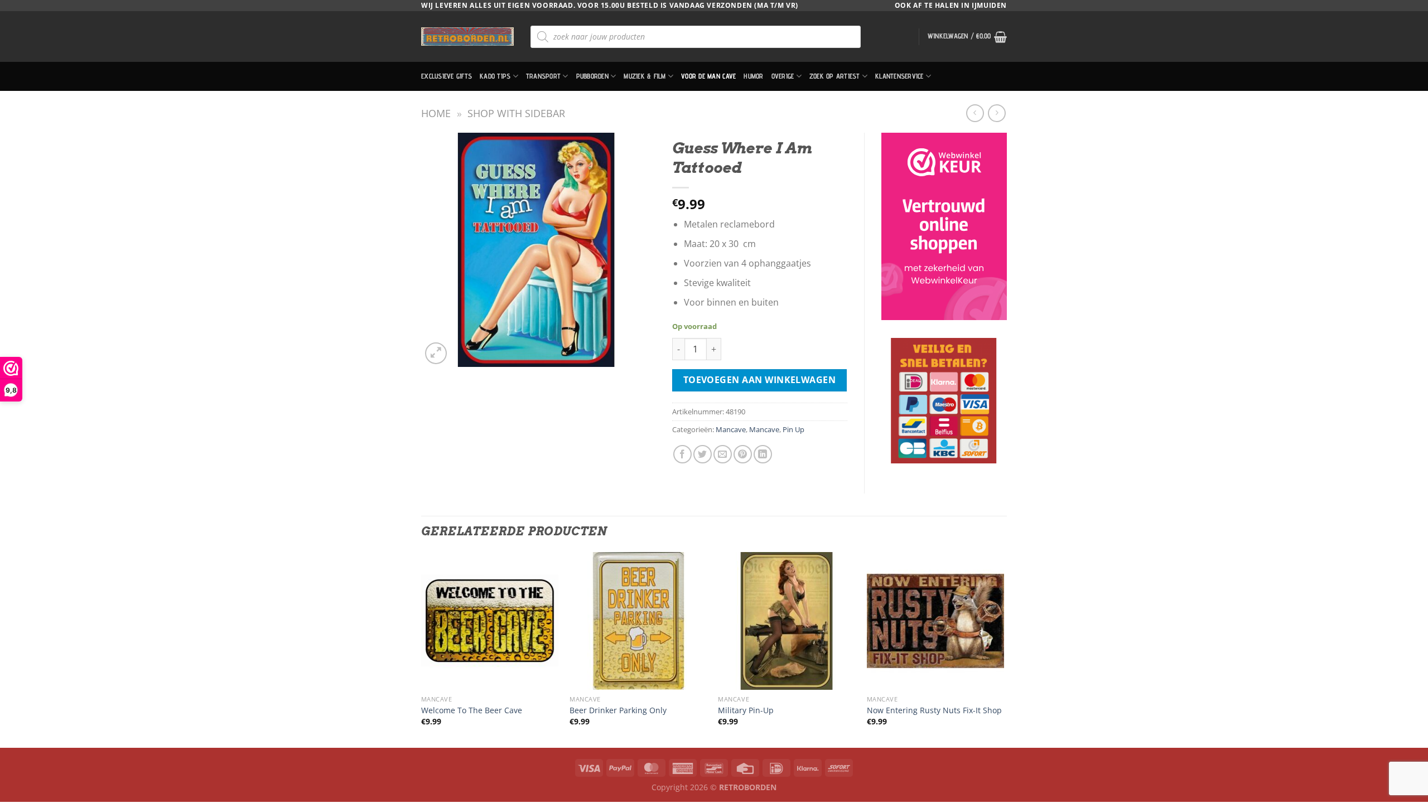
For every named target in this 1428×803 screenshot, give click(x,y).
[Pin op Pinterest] (743, 454)
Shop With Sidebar (516, 113)
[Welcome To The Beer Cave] (490, 621)
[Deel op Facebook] (682, 454)
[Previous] (421, 649)
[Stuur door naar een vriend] (722, 454)
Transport (543, 76)
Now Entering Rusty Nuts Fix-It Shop (934, 710)
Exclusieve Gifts (446, 76)
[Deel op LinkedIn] (763, 454)
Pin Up (793, 429)
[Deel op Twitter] (702, 454)
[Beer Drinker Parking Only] (638, 621)
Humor (753, 76)
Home (436, 113)
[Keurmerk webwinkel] (944, 226)
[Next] (1003, 649)
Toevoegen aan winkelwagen (759, 380)
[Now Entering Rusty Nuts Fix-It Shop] (936, 621)
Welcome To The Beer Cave (471, 710)
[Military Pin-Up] (787, 621)
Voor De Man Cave (708, 76)
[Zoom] (436, 353)
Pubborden (592, 76)
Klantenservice (899, 76)
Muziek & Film (644, 76)
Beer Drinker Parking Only (618, 710)
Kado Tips (495, 76)
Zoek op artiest (834, 76)
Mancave (731, 429)
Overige (782, 76)
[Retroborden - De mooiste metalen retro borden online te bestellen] (467, 36)
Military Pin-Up (746, 710)
